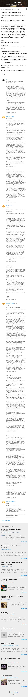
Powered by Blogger (14, 692)
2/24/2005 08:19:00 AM (11, 299)
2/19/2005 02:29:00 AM (11, 202)
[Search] (26, 3)
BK (6, 79)
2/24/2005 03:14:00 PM (11, 371)
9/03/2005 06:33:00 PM (11, 432)
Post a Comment (6, 520)
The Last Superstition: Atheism (9, 613)
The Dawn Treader (10, 116)
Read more (24, 541)
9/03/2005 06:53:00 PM (11, 497)
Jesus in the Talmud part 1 (8, 643)
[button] (26, 9)
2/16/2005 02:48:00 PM (11, 112)
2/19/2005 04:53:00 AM (11, 261)
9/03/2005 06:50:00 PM (11, 485)
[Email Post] (4, 74)
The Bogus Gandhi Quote (7, 628)
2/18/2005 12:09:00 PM (11, 166)
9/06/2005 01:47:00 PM (11, 517)
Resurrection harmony (7, 675)
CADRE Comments (14, 2)
